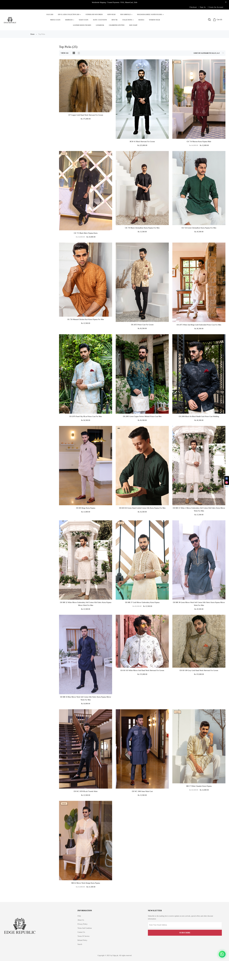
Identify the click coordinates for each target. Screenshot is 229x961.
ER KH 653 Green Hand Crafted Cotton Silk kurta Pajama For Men (142, 508)
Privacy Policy (82, 924)
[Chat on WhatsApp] (222, 954)
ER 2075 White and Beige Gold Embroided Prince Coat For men (199, 325)
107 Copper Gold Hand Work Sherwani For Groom (85, 115)
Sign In (203, 7)
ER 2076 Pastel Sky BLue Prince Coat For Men (85, 416)
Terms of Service (83, 936)
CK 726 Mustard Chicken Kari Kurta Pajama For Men (85, 319)
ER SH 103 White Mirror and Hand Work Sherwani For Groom (142, 670)
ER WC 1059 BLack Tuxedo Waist (85, 791)
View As (64, 53)
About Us (81, 920)
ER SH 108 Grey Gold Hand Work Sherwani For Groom (199, 670)
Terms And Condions (85, 928)
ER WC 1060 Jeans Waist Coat (142, 791)
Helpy (226, 486)
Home (32, 34)
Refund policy (82, 940)
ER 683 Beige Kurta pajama (85, 508)
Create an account (216, 7)
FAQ (79, 916)
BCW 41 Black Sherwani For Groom (142, 141)
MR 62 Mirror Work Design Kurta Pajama (85, 883)
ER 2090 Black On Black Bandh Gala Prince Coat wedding (199, 416)
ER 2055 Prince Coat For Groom (142, 325)
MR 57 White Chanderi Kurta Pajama (199, 786)
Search (80, 944)
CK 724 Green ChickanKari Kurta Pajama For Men (199, 228)
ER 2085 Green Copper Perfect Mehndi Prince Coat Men (142, 416)
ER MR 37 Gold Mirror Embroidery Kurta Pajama (142, 602)
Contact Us (81, 932)
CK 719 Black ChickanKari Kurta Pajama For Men (142, 228)
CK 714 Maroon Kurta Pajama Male (199, 141)
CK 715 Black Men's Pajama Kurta (85, 233)
